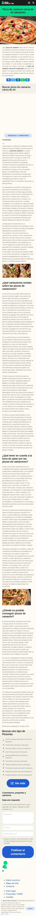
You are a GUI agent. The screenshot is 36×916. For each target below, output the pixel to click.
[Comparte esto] (8, 79)
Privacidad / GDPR (14, 894)
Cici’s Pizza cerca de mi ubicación (16, 761)
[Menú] (29, 2)
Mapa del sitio (12, 883)
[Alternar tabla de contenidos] (3, 143)
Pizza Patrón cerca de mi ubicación (17, 745)
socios (14, 904)
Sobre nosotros (13, 880)
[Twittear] (13, 79)
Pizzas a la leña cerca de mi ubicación (18, 765)
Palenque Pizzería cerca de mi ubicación (19, 771)
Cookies (9, 897)
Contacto (10, 886)
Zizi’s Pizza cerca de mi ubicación (16, 752)
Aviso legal (11, 891)
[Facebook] (3, 871)
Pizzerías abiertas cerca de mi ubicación (19, 775)
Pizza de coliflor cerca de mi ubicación (18, 748)
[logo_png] (7, 3)
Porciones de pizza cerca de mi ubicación (19, 768)
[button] (33, 3)
